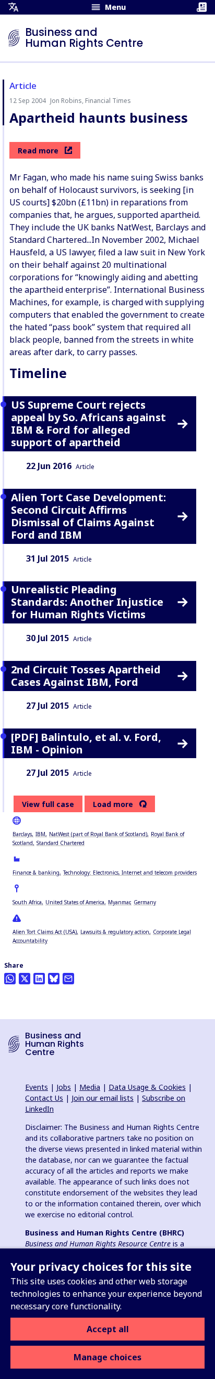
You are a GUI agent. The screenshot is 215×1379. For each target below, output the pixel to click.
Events (36, 1087)
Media (89, 1087)
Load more (113, 804)
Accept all (108, 1329)
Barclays (22, 834)
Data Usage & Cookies (147, 1087)
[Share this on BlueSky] (53, 978)
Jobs (63, 1087)
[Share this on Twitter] (24, 978)
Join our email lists (102, 1098)
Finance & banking (36, 872)
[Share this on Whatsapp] (10, 978)
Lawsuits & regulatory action (114, 931)
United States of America (74, 902)
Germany (145, 902)
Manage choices (107, 1357)
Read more (38, 150)
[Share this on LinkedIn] (39, 978)
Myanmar (119, 902)
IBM (40, 834)
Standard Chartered (61, 843)
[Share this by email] (68, 978)
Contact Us (44, 1098)
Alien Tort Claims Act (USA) (45, 931)
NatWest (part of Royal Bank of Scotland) (98, 834)
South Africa (27, 902)
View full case (48, 804)
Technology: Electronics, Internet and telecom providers (130, 872)
